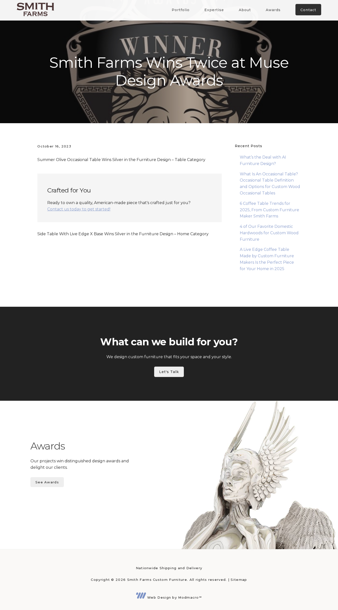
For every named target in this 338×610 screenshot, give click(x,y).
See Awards (47, 482)
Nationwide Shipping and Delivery (169, 568)
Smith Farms (35, 9)
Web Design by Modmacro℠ (174, 597)
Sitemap (239, 580)
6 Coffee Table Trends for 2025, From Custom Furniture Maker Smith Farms (269, 210)
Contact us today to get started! (78, 209)
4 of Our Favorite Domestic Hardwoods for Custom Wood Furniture (269, 233)
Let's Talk (169, 372)
